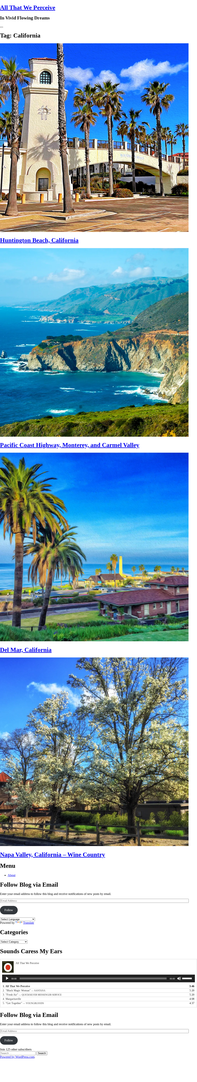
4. (12, 999)
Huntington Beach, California (39, 240)
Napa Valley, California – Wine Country (52, 854)
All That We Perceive (27, 7)
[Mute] (179, 978)
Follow (8, 910)
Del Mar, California (26, 649)
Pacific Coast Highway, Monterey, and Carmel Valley (69, 444)
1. (16, 986)
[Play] (7, 978)
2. (24, 990)
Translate (28, 922)
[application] (98, 978)
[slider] (187, 978)
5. (23, 1003)
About (11, 875)
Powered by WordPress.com (17, 1057)
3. (32, 994)
